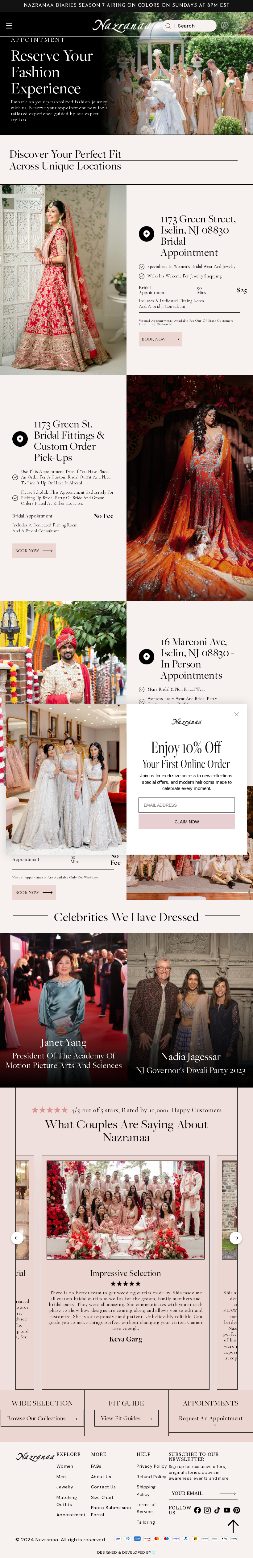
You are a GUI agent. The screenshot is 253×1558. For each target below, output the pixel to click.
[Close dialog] (236, 714)
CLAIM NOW (187, 821)
